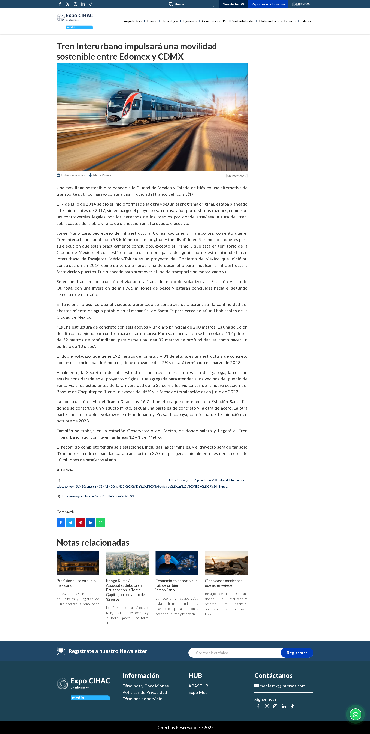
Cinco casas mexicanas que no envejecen (223, 583)
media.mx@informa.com (282, 685)
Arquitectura (133, 21)
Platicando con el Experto (277, 21)
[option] (152, 117)
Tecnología (170, 21)
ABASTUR (198, 685)
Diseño (152, 21)
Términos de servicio (142, 698)
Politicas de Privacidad (144, 692)
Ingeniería (190, 21)
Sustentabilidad (243, 21)
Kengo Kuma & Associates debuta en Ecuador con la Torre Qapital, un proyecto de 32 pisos (125, 589)
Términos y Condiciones (145, 685)
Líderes (306, 21)
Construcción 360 (215, 21)
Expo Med (198, 692)
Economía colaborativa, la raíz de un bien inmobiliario (176, 585)
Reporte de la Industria (268, 4)
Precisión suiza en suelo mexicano (76, 583)
